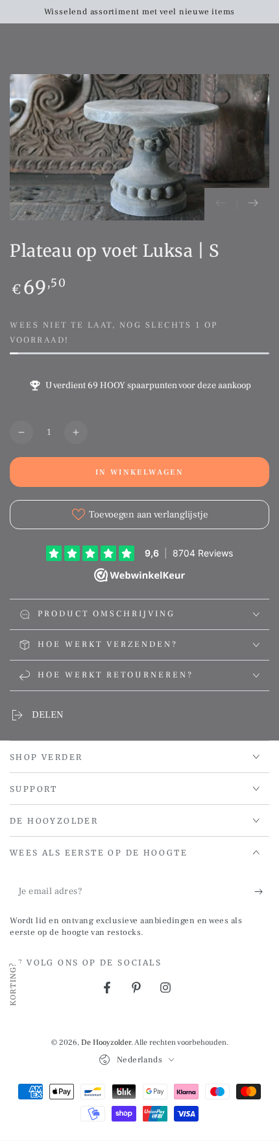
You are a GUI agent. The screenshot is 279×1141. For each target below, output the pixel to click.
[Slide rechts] (253, 204)
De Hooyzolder (106, 1042)
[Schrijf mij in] (261, 892)
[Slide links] (220, 204)
